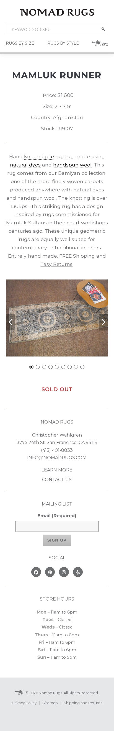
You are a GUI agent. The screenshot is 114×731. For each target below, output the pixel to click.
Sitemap (50, 703)
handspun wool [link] (72, 165)
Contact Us (57, 479)
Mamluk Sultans (26, 222)
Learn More (57, 470)
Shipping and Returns (83, 703)
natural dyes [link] (25, 165)
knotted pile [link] (39, 156)
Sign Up (57, 540)
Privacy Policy (24, 703)
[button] (103, 29)
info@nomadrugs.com (57, 457)
